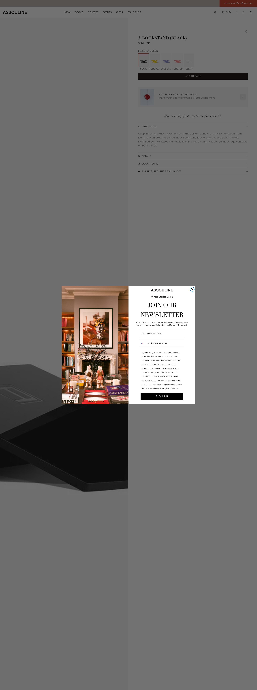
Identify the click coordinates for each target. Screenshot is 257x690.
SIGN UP (162, 396)
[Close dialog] (192, 289)
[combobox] (144, 343)
